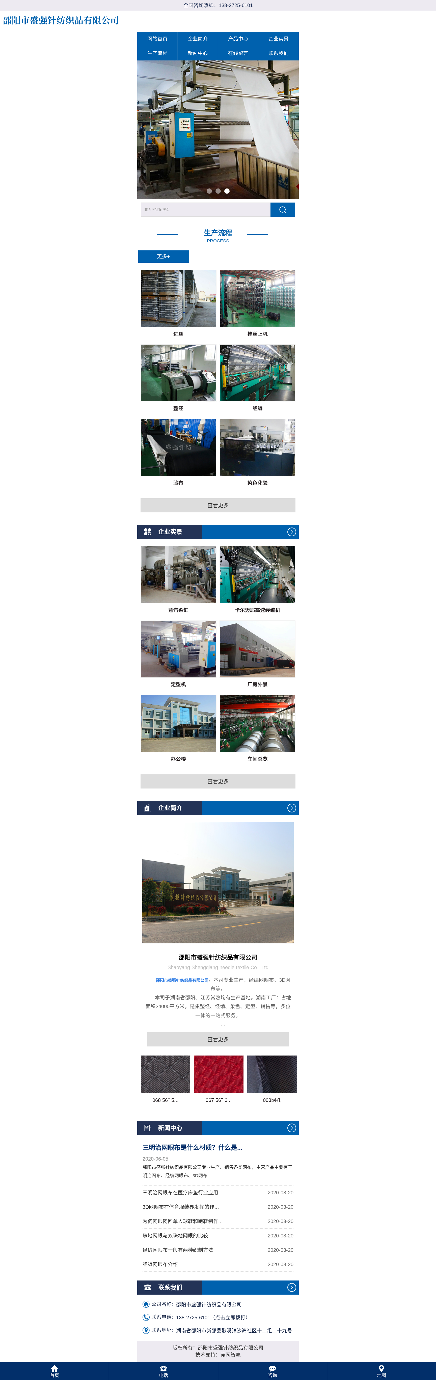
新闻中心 (198, 53)
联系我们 (278, 53)
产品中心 (238, 39)
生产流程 (157, 53)
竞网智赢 (231, 1355)
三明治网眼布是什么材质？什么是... (192, 1147)
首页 (54, 1375)
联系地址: (162, 1330)
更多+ (163, 256)
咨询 (272, 1375)
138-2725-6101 (236, 5)
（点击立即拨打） (213, 1317)
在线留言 (238, 53)
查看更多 (218, 505)
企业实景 (278, 39)
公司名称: (162, 1304)
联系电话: (162, 1317)
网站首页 (157, 39)
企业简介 (198, 39)
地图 (381, 1375)
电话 (163, 1375)
